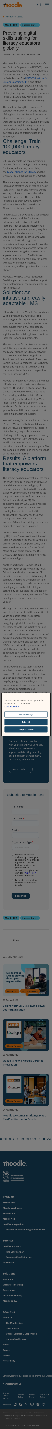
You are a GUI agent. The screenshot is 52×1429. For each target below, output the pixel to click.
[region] (26, 714)
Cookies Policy (11, 706)
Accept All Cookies (26, 729)
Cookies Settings (26, 714)
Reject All (26, 722)
